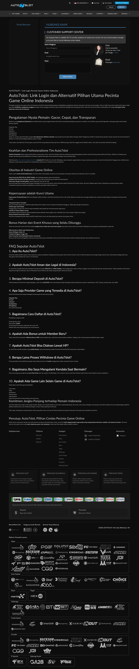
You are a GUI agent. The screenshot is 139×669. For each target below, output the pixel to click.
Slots (25, 13)
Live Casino (36, 13)
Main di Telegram (123, 3)
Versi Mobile (108, 3)
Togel (54, 13)
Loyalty (38, 439)
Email (46, 53)
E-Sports (100, 13)
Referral (38, 442)
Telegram (123, 435)
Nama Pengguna (50, 44)
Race (46, 13)
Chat (116, 52)
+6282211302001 (94, 439)
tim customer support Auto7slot (27, 160)
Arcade (89, 13)
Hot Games (16, 13)
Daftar (121, 7)
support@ (116, 62)
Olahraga (65, 13)
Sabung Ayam (112, 13)
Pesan (47, 61)
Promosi (125, 13)
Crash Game (77, 13)
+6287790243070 (94, 435)
